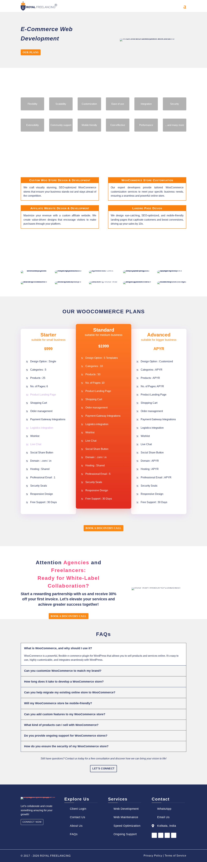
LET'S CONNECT (103, 768)
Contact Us (77, 817)
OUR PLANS (31, 52)
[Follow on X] (167, 835)
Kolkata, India (166, 825)
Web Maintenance (126, 817)
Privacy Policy (153, 855)
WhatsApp (164, 808)
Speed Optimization (127, 825)
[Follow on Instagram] (173, 835)
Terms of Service (175, 855)
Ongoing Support (125, 834)
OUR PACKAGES (103, 148)
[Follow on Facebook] (154, 835)
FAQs (73, 834)
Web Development (126, 808)
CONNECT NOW (32, 822)
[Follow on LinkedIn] (160, 835)
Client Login (78, 808)
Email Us (163, 817)
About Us (76, 825)
